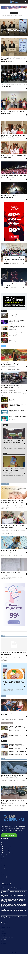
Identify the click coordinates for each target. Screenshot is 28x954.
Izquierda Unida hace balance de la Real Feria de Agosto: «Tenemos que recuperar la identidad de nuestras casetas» (13, 900)
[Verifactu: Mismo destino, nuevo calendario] (4, 735)
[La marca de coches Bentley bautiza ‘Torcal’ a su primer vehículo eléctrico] (14, 767)
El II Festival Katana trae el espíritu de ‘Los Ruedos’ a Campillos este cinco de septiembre (14, 259)
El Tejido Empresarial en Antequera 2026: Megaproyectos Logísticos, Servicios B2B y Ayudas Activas (17, 728)
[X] (18, 952)
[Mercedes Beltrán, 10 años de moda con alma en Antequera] (14, 517)
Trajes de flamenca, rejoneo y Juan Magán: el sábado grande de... (11, 363)
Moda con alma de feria (8, 550)
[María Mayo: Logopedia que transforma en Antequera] (4, 753)
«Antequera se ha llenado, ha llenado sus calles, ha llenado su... (13, 176)
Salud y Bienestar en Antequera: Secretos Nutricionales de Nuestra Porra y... (13, 682)
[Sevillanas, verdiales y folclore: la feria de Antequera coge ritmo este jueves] (4, 406)
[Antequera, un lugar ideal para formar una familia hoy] (14, 705)
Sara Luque (3, 503)
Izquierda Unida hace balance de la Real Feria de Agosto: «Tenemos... (13, 136)
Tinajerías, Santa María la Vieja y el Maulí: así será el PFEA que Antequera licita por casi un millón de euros (14, 888)
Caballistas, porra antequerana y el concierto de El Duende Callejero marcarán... (11, 387)
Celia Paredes (4, 528)
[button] (2, 2)
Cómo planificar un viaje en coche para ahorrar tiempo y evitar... (13, 441)
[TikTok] (15, 952)
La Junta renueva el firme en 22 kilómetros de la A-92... (10, 196)
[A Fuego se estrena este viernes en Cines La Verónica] (4, 399)
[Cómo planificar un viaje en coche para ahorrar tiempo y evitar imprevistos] (14, 433)
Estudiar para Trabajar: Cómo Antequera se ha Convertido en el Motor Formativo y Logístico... (18, 745)
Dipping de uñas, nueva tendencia (11, 572)
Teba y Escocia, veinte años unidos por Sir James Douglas (13, 892)
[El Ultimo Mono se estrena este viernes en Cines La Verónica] (4, 418)
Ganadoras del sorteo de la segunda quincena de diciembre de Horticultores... (14, 470)
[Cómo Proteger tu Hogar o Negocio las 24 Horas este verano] (14, 644)
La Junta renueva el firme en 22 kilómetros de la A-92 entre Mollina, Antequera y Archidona (13, 913)
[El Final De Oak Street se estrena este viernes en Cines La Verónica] (4, 412)
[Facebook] (9, 952)
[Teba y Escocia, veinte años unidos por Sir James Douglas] (14, 74)
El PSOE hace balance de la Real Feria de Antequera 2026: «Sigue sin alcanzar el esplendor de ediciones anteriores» (13, 905)
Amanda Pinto (3, 34)
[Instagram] (12, 952)
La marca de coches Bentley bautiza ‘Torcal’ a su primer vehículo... (12, 776)
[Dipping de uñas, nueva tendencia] (14, 564)
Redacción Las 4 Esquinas (8, 443)
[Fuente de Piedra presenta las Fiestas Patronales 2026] (14, 100)
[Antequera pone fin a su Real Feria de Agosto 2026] (14, 277)
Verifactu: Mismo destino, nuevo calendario (18, 733)
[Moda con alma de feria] (14, 542)
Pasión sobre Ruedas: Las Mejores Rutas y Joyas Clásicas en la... (13, 801)
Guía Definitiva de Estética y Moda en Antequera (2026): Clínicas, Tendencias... (13, 501)
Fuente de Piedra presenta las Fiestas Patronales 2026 (13, 896)
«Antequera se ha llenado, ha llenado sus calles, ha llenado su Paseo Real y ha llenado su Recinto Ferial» (14, 909)
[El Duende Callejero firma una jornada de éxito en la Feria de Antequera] (4, 340)
